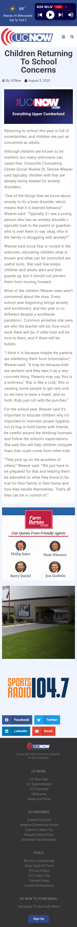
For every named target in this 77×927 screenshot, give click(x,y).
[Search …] (72, 37)
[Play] (50, 15)
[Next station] (40, 15)
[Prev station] (60, 15)
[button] (63, 37)
